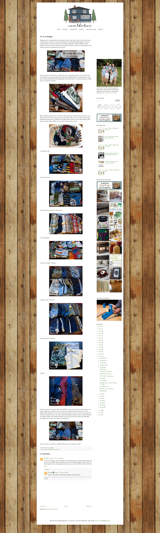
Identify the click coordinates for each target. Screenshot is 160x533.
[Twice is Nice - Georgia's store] (119, 109)
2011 (99, 412)
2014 (99, 354)
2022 (99, 335)
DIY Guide (65, 29)
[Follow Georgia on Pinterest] (106, 109)
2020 (99, 340)
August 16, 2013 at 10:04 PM (56, 458)
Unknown (46, 458)
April (101, 400)
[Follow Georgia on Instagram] (112, 109)
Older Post (88, 506)
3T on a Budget (103, 380)
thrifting (46, 449)
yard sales (58, 449)
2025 (99, 329)
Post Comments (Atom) (52, 509)
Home (59, 29)
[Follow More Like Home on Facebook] (100, 109)
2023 (99, 333)
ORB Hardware (103, 391)
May (101, 398)
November (102, 360)
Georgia (50, 472)
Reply (45, 466)
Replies (47, 469)
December (102, 358)
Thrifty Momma (51, 449)
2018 (99, 345)
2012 (99, 410)
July (101, 394)
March (101, 403)
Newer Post (43, 506)
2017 (99, 347)
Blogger (108, 520)
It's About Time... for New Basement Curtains (108, 383)
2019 (99, 342)
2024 (99, 331)
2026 (99, 326)
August (102, 367)
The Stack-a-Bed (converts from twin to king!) (111, 162)
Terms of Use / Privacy (91, 29)
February (102, 405)
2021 (99, 338)
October (102, 362)
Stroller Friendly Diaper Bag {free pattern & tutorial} (112, 153)
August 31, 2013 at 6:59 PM (61, 472)
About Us (81, 29)
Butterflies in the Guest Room (107, 388)
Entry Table (102, 378)
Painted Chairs (103, 369)
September (102, 365)
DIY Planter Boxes (104, 386)
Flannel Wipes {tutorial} (105, 373)
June (101, 396)
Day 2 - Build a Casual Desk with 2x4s (111, 128)
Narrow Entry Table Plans (106, 371)
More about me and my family (109, 93)
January (102, 407)
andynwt (98, 520)
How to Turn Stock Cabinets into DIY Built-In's (111, 137)
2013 (99, 356)
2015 (99, 351)
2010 (99, 415)
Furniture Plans (73, 29)
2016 (99, 349)
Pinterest (100, 29)
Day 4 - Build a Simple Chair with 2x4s (112, 145)
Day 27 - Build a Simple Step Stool (112, 170)
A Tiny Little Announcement (106, 376)
